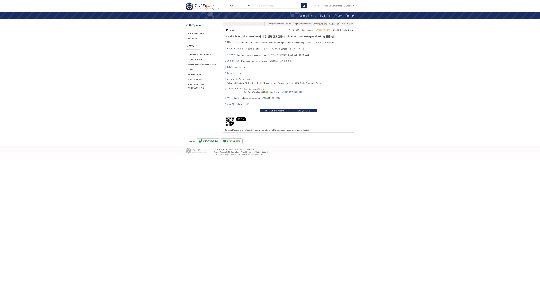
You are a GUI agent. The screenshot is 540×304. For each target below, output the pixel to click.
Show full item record (274, 111)
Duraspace (250, 149)
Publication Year (195, 80)
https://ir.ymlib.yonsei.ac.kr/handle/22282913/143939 (256, 98)
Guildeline (192, 38)
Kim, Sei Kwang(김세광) (254, 89)
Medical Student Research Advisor (202, 64)
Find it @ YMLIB (303, 111)
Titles (190, 69)
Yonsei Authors (195, 59)
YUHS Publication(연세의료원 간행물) (196, 86)
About (316, 6)
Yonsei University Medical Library (337, 6)
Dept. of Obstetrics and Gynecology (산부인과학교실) (314, 24)
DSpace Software (220, 149)
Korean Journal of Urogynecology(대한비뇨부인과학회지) (266, 61)
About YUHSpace (196, 33)
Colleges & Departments (199, 54)
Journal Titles (194, 74)
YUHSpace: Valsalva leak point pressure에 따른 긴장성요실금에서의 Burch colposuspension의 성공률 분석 (206, 6)
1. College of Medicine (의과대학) (278, 24)
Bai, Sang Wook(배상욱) (255, 92)
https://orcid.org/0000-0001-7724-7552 (286, 92)
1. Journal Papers (346, 24)
